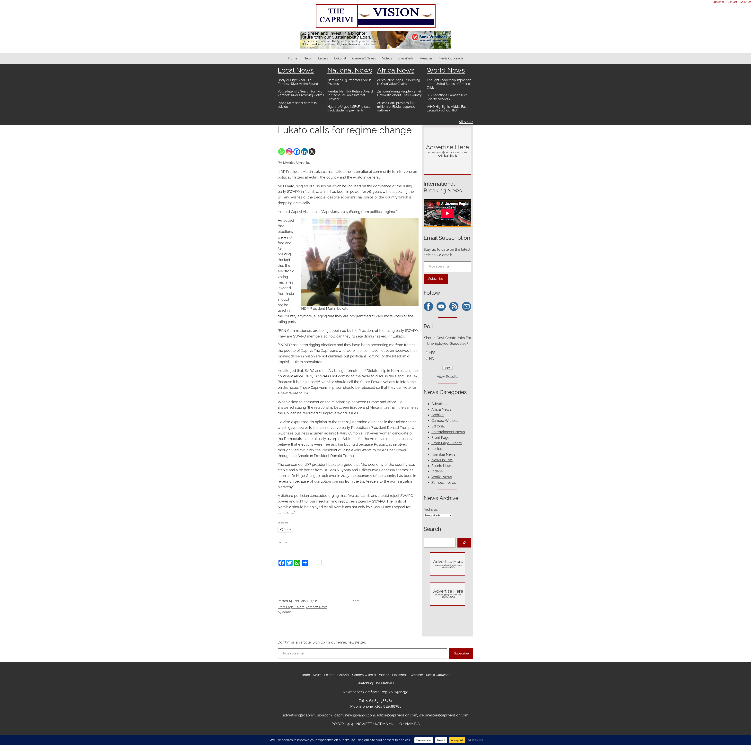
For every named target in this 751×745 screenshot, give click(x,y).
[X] (312, 151)
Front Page (440, 437)
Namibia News (443, 454)
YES (432, 353)
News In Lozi (442, 460)
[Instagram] (289, 151)
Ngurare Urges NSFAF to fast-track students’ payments (349, 108)
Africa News (395, 70)
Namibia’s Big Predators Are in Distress (349, 82)
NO (432, 358)
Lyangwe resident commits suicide (297, 105)
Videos (437, 471)
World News (446, 70)
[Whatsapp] (281, 151)
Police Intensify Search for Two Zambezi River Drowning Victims (301, 93)
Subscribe (435, 279)
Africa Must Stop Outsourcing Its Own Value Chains (398, 82)
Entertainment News (448, 432)
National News (349, 70)
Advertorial (440, 404)
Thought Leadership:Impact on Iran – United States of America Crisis (449, 83)
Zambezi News (316, 607)
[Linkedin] (304, 151)
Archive (437, 415)
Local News (296, 70)
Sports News (442, 466)
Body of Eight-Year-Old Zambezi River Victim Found (298, 82)
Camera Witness (444, 420)
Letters (437, 449)
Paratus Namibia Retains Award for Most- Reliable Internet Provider (350, 95)
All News (466, 122)
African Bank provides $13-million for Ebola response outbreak (396, 106)
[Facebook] (296, 151)
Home (292, 58)
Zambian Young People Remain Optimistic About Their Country (399, 93)
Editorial (438, 426)
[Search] (464, 543)
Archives (431, 509)
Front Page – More (291, 607)
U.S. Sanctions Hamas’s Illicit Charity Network (447, 97)
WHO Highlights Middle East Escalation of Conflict (447, 108)
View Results (447, 376)
